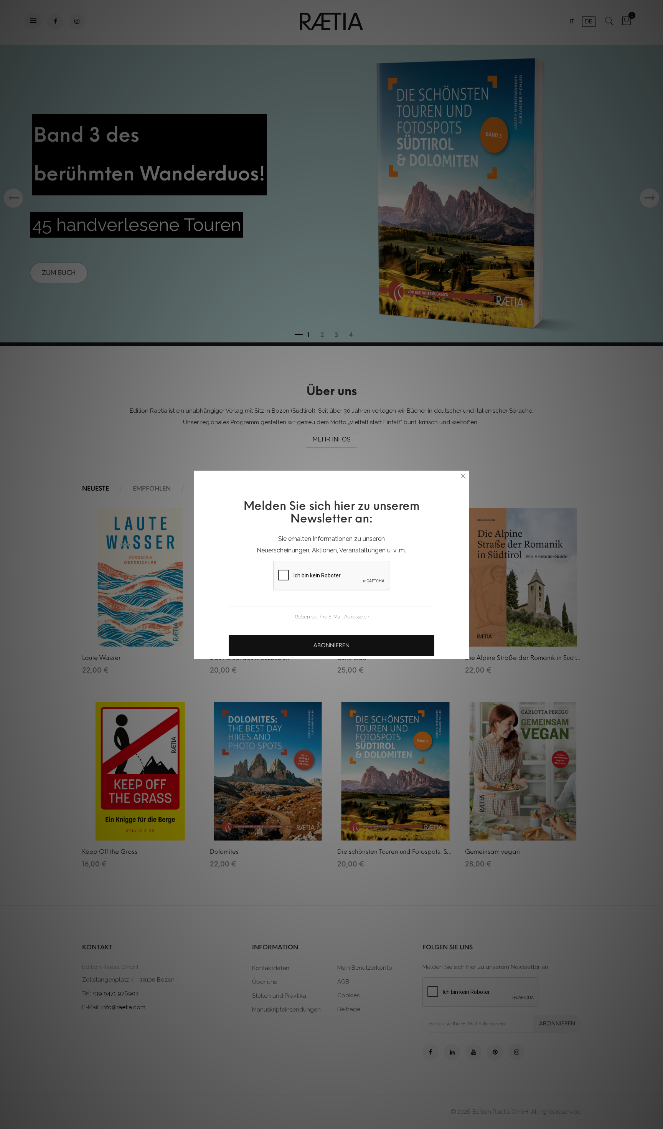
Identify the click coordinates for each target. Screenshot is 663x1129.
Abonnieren (331, 645)
